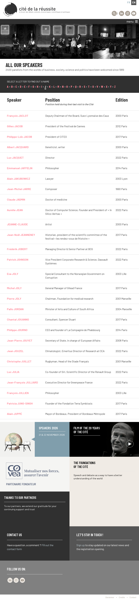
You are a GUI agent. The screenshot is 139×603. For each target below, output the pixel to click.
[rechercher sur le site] (114, 13)
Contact (133, 597)
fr (128, 2)
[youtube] (133, 13)
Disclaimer (109, 597)
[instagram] (127, 13)
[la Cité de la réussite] (37, 9)
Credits (122, 597)
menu (130, 21)
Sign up (80, 545)
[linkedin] (121, 13)
